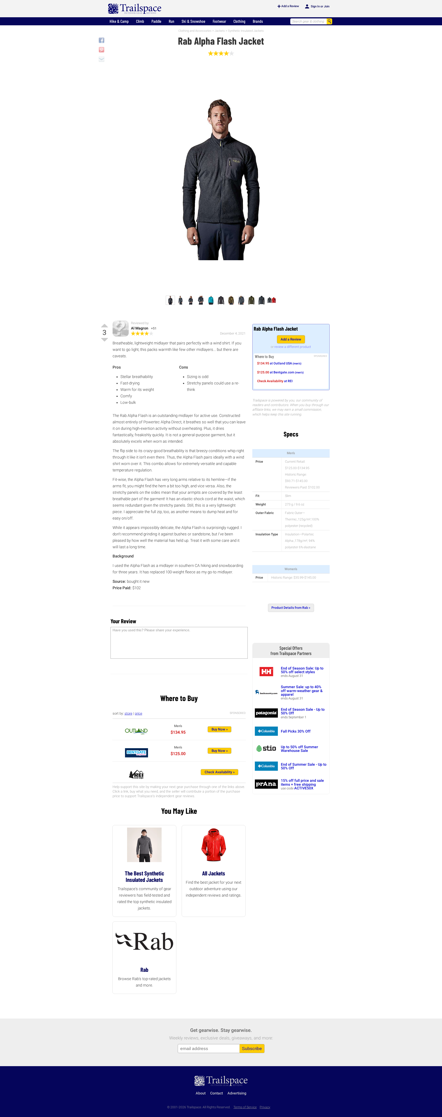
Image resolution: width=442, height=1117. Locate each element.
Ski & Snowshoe (193, 21)
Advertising (236, 1093)
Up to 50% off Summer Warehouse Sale (299, 749)
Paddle (156, 21)
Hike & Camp (119, 21)
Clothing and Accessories (195, 30)
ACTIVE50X (303, 788)
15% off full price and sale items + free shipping (302, 782)
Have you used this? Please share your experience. (151, 630)
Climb (140, 21)
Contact (216, 1093)
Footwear (219, 21)
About (201, 1093)
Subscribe (252, 1048)
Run (171, 21)
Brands (258, 21)
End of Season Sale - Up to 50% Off (303, 711)
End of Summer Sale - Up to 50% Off (303, 766)
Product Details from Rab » (290, 608)
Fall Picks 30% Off (296, 731)
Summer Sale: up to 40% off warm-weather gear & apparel (302, 691)
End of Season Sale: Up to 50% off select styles (302, 670)
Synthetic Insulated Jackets (246, 30)
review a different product (292, 347)
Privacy (265, 1107)
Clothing (239, 21)
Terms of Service (245, 1107)
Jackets (220, 30)
